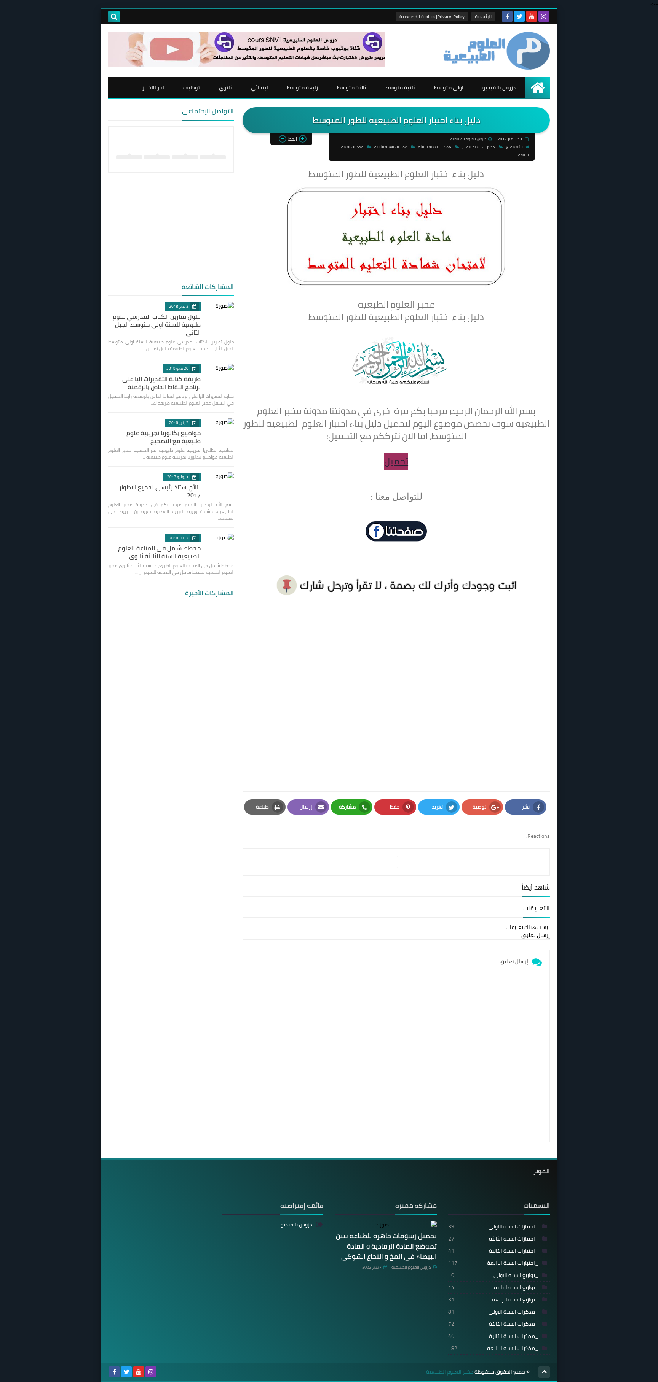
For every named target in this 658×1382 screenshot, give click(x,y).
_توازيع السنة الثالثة (493, 1287)
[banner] (246, 65)
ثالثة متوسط (351, 87)
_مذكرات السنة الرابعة (493, 1348)
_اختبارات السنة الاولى (493, 1226)
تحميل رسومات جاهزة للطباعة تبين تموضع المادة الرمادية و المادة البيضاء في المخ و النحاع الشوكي (386, 1246)
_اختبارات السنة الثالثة (493, 1239)
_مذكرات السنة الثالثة (435, 147)
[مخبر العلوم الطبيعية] (494, 51)
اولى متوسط (448, 87)
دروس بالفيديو (499, 87)
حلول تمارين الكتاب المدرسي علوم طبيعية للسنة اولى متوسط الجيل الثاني (157, 324)
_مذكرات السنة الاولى (479, 147)
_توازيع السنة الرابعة (493, 1299)
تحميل (396, 461)
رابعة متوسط (302, 87)
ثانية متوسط (400, 87)
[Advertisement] (396, 692)
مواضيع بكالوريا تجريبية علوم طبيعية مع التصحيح (163, 436)
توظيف (191, 87)
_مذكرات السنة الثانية (391, 147)
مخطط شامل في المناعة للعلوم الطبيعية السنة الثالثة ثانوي (159, 552)
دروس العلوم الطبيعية (411, 1267)
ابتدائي (259, 87)
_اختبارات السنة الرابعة (493, 1263)
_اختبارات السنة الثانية (493, 1251)
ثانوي (225, 87)
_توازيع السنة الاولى (493, 1275)
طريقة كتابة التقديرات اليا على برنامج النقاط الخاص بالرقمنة (161, 382)
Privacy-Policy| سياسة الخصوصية (432, 16)
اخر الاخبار (153, 87)
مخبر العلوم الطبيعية (449, 1372)
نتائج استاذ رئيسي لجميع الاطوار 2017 (160, 491)
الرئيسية (483, 16)
